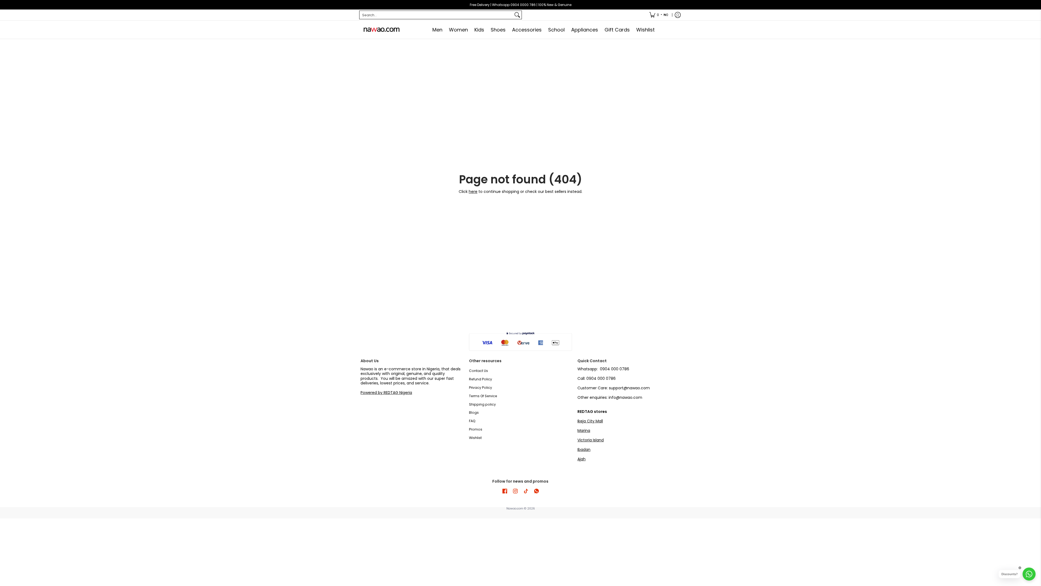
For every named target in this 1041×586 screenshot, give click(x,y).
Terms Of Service (483, 396)
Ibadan (583, 449)
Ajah (581, 459)
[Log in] (677, 14)
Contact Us (478, 370)
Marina (583, 430)
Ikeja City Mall (590, 421)
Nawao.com (514, 509)
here (473, 191)
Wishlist (475, 437)
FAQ (472, 421)
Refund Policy (480, 379)
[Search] (517, 15)
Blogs (474, 412)
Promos (475, 429)
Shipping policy (482, 404)
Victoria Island (590, 440)
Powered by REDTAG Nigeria (386, 392)
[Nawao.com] (381, 30)
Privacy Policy (480, 387)
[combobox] (436, 15)
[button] (505, 490)
